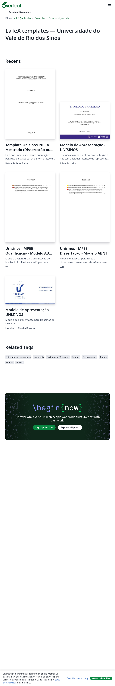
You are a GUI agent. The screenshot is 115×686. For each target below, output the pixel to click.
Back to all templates (18, 12)
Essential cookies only (77, 678)
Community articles (60, 18)
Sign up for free (44, 427)
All (15, 18)
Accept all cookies (101, 678)
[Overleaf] (11, 5)
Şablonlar (25, 18)
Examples (39, 18)
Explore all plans (70, 427)
